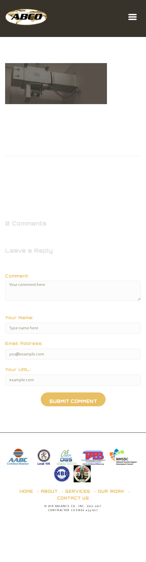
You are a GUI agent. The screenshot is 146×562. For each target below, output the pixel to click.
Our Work (111, 491)
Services (77, 491)
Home (26, 491)
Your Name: (19, 317)
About (49, 491)
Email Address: (23, 343)
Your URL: (18, 369)
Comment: (17, 275)
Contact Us (73, 498)
